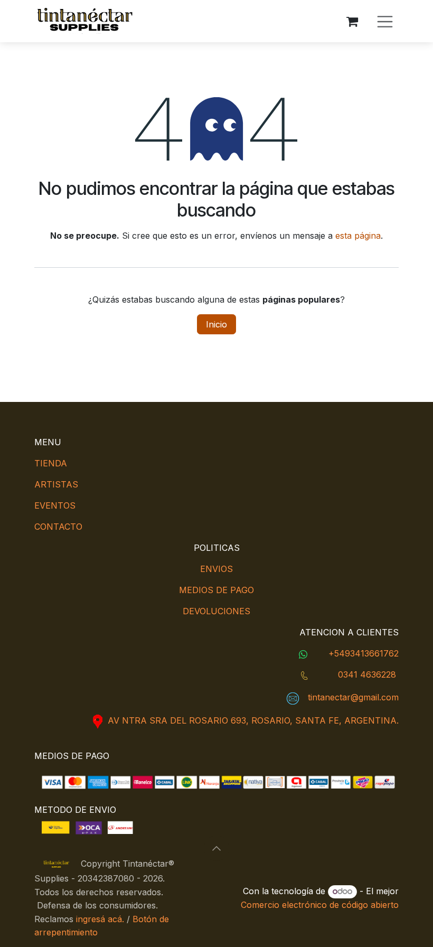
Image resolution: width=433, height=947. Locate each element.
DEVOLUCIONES (216, 611)
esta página (358, 235)
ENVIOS (216, 569)
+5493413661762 (363, 653)
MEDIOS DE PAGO (216, 590)
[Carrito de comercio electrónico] (352, 21)
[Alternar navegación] (385, 21)
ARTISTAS (56, 484)
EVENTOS (55, 505)
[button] (216, 848)
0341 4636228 (367, 674)
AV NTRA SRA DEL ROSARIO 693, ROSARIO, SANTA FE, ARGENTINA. (253, 720)
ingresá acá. (100, 919)
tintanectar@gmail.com (353, 697)
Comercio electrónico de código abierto (320, 904)
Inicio (216, 324)
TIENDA (50, 463)
